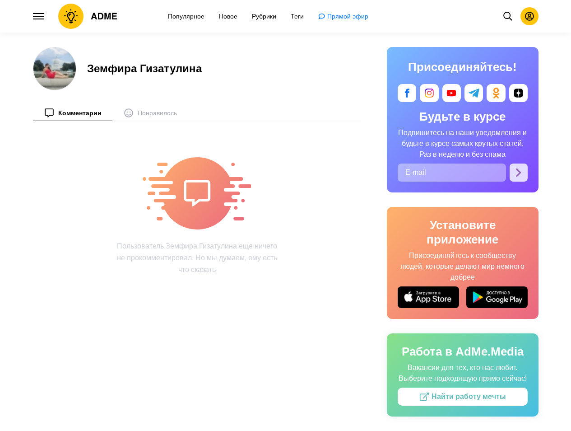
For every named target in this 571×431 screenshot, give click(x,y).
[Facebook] (407, 93)
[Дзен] (518, 93)
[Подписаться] (519, 173)
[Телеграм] (473, 93)
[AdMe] (87, 16)
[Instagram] (429, 93)
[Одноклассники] (496, 93)
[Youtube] (451, 93)
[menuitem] (72, 113)
